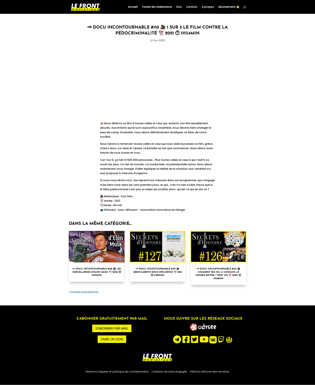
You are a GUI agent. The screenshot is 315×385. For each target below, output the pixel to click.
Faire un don (112, 339)
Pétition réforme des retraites (209, 372)
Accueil (132, 7)
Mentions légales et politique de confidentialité (117, 372)
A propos (208, 7)
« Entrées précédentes (83, 292)
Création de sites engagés (169, 372)
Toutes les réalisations (157, 7)
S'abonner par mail (111, 328)
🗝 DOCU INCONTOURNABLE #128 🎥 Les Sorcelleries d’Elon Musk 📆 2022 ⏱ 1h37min (97, 272)
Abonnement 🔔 (229, 7)
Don (179, 7)
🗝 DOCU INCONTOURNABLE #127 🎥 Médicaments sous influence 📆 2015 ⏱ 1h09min (157, 272)
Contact (191, 7)
